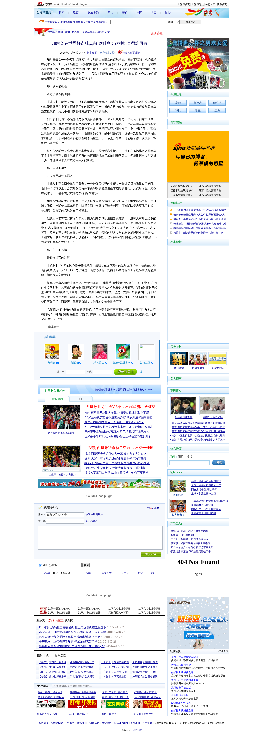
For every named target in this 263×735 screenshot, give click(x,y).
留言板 (47, 573)
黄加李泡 (93, 12)
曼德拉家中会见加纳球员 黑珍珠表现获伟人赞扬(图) (72, 646)
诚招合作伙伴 (109, 714)
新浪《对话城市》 (79, 714)
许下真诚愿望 (119, 676)
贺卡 (80, 667)
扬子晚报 (92, 52)
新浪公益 (60, 655)
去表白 (136, 667)
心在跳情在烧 (150, 662)
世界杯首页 (184, 4)
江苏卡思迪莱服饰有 (59, 608)
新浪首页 (222, 4)
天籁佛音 (137, 662)
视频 (76, 12)
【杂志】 (43, 662)
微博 (168, 12)
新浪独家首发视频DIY (82, 662)
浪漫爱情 (137, 671)
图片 (110, 12)
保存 (88, 573)
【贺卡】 (106, 667)
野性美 (73, 671)
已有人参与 (152, 508)
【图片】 (43, 671)
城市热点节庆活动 (47, 714)
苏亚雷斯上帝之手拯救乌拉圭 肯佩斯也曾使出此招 (71, 636)
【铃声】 (106, 662)
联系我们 (82, 723)
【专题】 (43, 676)
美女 (124, 671)
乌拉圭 (59, 620)
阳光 (80, 671)
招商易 (88, 686)
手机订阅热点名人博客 (82, 676)
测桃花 (73, 667)
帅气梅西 (88, 671)
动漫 (145, 671)
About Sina (57, 723)
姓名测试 (88, 667)
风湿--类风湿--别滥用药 (82, 697)
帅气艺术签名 (139, 676)
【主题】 (106, 671)
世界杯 (52, 31)
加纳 (67, 31)
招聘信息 (94, 723)
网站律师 (107, 723)
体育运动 (116, 671)
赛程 (125, 12)
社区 (139, 12)
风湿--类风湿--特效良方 (115, 692)
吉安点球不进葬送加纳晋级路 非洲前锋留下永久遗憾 (72, 632)
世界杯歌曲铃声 (120, 662)
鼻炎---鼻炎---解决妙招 (50, 692)
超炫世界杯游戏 (57, 676)
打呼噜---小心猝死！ (145, 692)
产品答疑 (147, 723)
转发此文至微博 (131, 52)
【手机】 (43, 667)
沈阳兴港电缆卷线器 (119, 608)
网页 (44, 564)
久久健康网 (59, 686)
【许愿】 (106, 676)
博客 (153, 12)
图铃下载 (43, 655)
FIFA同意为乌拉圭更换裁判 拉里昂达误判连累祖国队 (72, 627)
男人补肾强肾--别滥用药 (51, 697)
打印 (140, 573)
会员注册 (135, 723)
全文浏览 (107, 573)
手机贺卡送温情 (120, 667)
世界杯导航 (197, 4)
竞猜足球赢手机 (57, 667)
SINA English (121, 723)
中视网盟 (43, 686)
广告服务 (70, 723)
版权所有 (137, 730)
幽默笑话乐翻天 (149, 667)
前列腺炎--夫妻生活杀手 (83, 692)
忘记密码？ (92, 521)
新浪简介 (43, 723)
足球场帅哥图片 (57, 671)
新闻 (61, 12)
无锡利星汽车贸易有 (119, 612)
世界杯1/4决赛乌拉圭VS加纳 (87, 31)
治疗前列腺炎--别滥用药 (147, 697)
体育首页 (210, 4)
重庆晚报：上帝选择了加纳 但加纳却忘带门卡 (68, 641)
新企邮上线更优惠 (143, 714)
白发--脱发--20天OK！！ (115, 697)
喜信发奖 (153, 676)
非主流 (152, 671)
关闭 (152, 573)
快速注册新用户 (94, 514)
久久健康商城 (75, 686)
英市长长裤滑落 (57, 662)
